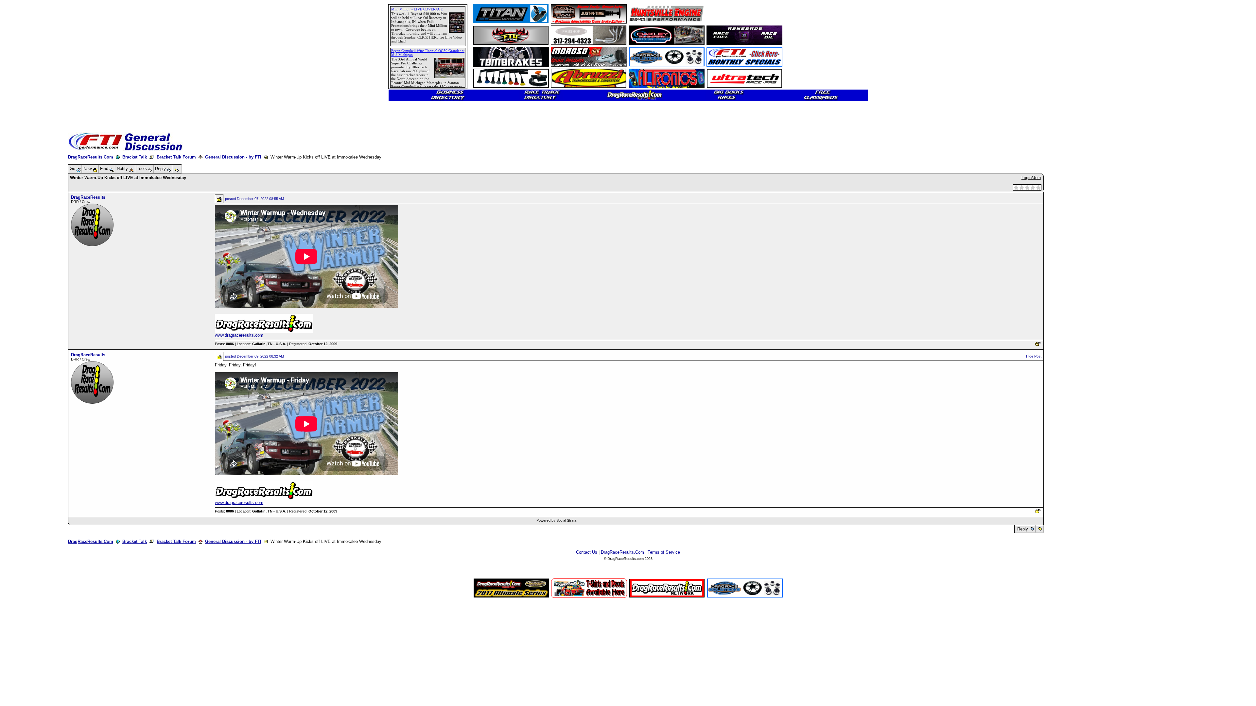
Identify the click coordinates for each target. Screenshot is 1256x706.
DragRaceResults (88, 197)
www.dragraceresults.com (239, 335)
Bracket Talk (134, 157)
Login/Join (1031, 177)
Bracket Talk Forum (176, 157)
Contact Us (586, 552)
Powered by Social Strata (556, 520)
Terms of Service (664, 552)
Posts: (224, 344)
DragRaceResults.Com (90, 157)
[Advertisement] (28, 237)
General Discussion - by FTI (233, 157)
